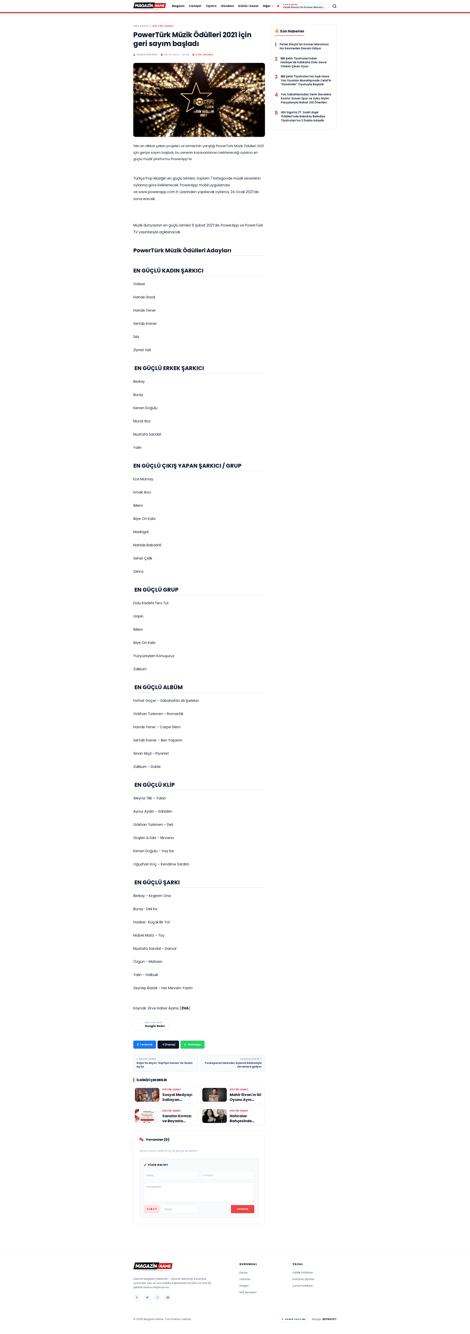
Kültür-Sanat (248, 6)
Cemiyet (195, 6)
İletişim (244, 1286)
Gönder (242, 1209)
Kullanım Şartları (303, 1279)
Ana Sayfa (141, 26)
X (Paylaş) (169, 1044)
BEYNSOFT (330, 1319)
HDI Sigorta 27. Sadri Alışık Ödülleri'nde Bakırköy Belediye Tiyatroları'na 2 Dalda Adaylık (303, 116)
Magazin (178, 6)
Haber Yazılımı (295, 1319)
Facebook (146, 1044)
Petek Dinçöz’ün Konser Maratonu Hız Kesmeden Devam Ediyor (304, 46)
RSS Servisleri (247, 1292)
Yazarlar (245, 1279)
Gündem (227, 6)
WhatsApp (194, 1044)
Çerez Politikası (302, 1286)
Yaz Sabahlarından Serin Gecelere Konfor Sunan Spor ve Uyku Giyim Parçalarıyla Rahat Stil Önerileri (306, 98)
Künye (243, 1272)
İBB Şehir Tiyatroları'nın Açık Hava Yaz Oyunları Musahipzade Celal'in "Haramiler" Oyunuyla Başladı (306, 80)
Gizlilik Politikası (302, 1272)
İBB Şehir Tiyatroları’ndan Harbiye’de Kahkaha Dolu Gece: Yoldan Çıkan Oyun (304, 62)
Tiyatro (211, 6)
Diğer (267, 6)
